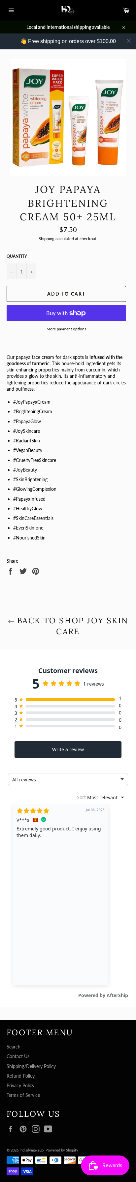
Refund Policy (21, 1076)
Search (13, 1046)
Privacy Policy (20, 1085)
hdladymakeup (32, 1150)
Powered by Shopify (62, 1150)
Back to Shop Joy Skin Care (71, 626)
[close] (129, 41)
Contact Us (18, 1056)
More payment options (66, 328)
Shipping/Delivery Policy (31, 1066)
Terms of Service (23, 1095)
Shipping (46, 238)
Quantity (17, 256)
